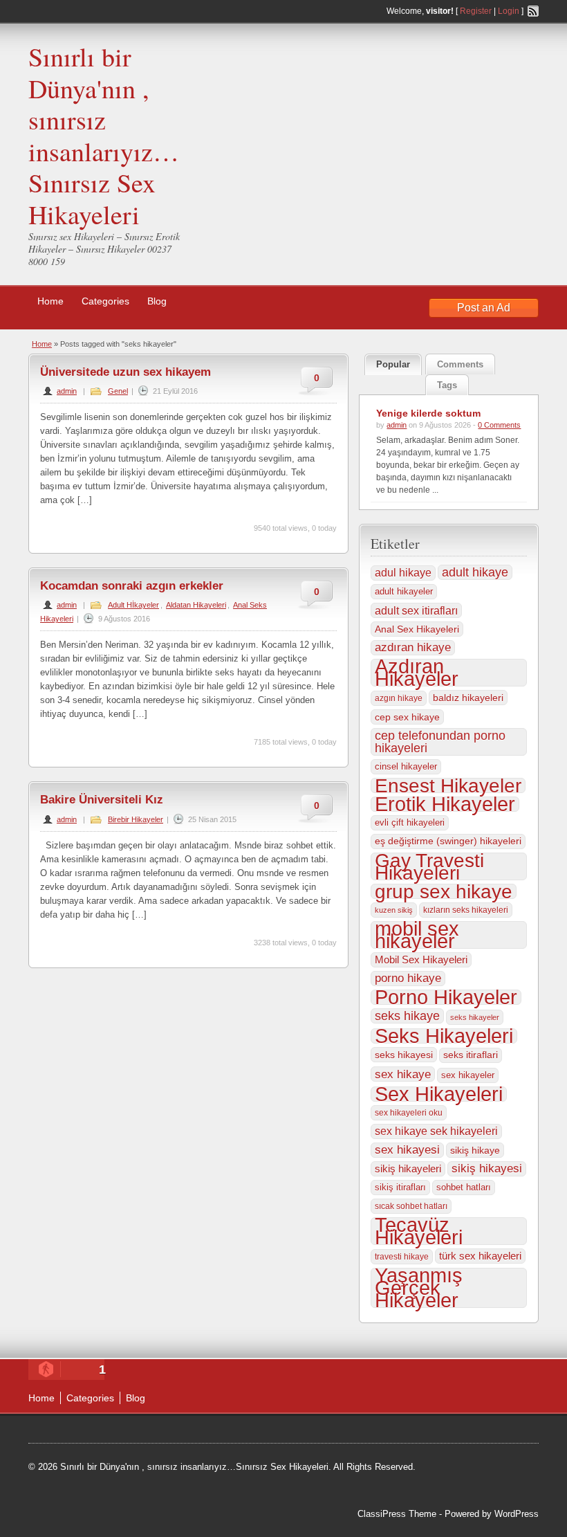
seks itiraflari (470, 1055)
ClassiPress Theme (396, 1514)
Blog (157, 301)
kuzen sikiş (394, 910)
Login (508, 11)
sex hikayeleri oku (409, 1113)
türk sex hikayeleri (480, 1256)
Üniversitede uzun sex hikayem (125, 372)
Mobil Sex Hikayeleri (421, 959)
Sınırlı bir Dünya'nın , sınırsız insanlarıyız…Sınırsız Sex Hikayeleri (103, 135)
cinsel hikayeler (406, 766)
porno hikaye (408, 978)
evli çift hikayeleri (410, 822)
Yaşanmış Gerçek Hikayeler (419, 1288)
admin (67, 391)
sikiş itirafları (400, 1187)
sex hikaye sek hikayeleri (436, 1131)
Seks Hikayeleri (444, 1036)
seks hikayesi (404, 1054)
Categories (105, 301)
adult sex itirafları (416, 610)
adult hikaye (475, 572)
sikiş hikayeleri (408, 1168)
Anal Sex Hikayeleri (417, 629)
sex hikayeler (467, 1075)
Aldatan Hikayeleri (196, 605)
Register (476, 11)
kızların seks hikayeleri (465, 910)
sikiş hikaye (475, 1150)
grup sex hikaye (443, 891)
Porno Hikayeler (446, 997)
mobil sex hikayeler (417, 935)
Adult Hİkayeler (133, 605)
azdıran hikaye (413, 647)
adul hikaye (403, 573)
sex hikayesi (407, 1149)
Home (50, 301)
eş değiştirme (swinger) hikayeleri (448, 841)
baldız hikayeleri (468, 697)
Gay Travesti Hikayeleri (429, 866)
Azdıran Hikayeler (416, 672)
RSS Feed (533, 11)
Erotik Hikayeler (445, 804)
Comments (460, 364)
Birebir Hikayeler (135, 819)
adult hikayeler (404, 591)
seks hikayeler (474, 1017)
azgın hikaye (398, 698)
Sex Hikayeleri (439, 1094)
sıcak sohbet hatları (411, 1206)
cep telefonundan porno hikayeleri (440, 742)
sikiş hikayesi (487, 1168)
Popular (393, 364)
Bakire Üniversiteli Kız (101, 799)
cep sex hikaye (407, 716)
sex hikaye (403, 1074)
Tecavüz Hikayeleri (419, 1231)
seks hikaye (407, 1016)
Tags (447, 385)
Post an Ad (483, 307)
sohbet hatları (463, 1187)
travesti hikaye (402, 1257)
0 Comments (499, 425)
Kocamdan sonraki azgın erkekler (131, 585)
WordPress (516, 1514)
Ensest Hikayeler (448, 785)
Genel (118, 391)
